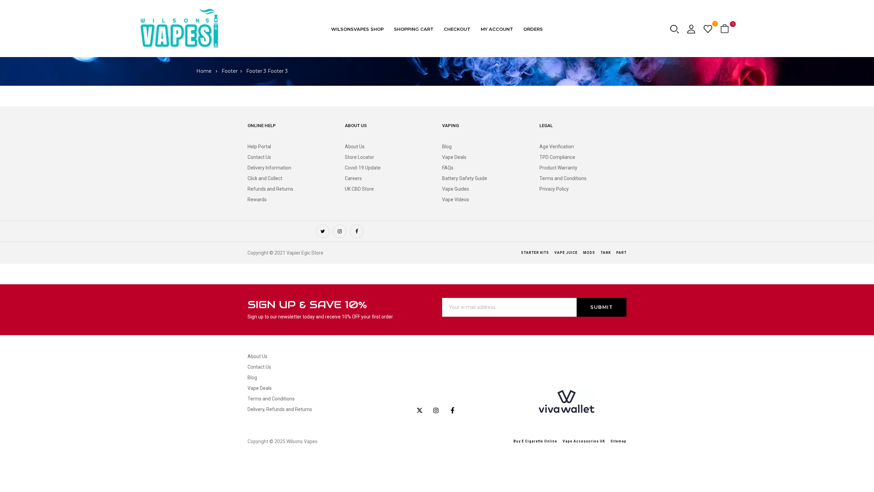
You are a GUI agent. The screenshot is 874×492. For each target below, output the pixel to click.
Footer (230, 71)
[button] (725, 29)
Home (204, 71)
